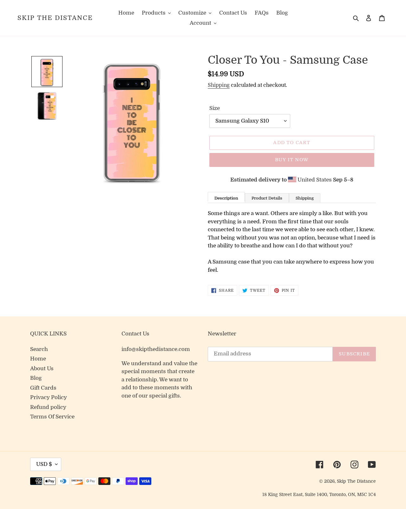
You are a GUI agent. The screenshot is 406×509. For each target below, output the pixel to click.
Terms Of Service (52, 417)
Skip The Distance (55, 18)
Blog (36, 378)
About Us (42, 369)
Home (38, 359)
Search (39, 349)
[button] (46, 71)
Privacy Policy (48, 397)
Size (214, 108)
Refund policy (48, 407)
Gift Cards (43, 388)
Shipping (219, 85)
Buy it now (292, 159)
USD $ (44, 464)
